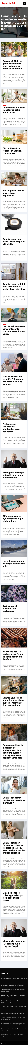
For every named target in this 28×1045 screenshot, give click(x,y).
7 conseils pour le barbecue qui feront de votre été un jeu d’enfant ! (13, 655)
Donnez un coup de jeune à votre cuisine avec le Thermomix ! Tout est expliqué (13, 702)
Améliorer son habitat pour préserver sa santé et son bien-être (14, 286)
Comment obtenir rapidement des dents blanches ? (14, 800)
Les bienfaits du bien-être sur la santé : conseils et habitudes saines (14, 330)
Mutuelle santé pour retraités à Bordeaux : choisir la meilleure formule (13, 380)
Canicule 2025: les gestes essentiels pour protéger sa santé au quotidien (12, 65)
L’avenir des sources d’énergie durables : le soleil (14, 563)
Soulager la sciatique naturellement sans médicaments (13, 475)
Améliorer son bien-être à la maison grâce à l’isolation (14, 241)
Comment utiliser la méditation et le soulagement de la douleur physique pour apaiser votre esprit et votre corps (13, 751)
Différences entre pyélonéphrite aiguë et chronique (13, 518)
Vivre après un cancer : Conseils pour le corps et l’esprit (14, 944)
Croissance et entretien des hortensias (10, 608)
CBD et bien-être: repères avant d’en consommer (12, 151)
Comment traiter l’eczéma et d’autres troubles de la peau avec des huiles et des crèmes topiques (14, 848)
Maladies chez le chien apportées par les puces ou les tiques (13, 897)
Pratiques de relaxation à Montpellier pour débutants (11, 428)
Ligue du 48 (8, 3)
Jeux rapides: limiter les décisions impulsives (13, 193)
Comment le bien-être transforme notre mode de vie (14, 110)
